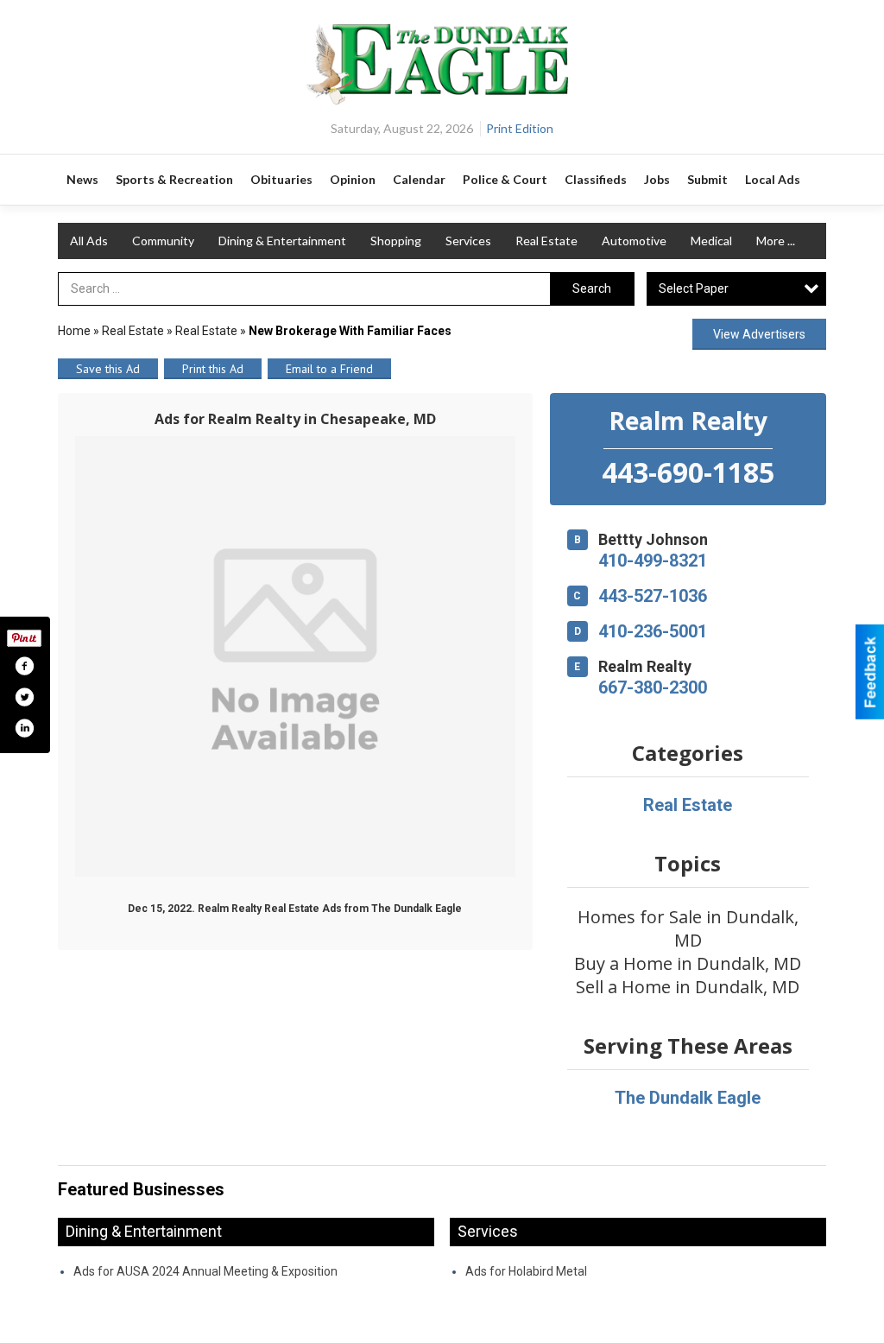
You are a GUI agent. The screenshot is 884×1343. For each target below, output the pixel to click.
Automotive (634, 240)
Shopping (395, 240)
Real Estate (546, 240)
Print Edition (519, 128)
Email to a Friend (329, 369)
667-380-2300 (652, 687)
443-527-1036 (652, 596)
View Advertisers (759, 334)
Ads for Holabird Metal (526, 1271)
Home (74, 331)
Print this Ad (212, 369)
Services (468, 240)
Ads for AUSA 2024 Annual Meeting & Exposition (205, 1271)
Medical (711, 240)
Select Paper (694, 288)
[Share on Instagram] (24, 728)
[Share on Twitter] (24, 697)
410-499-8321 (652, 560)
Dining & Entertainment (282, 240)
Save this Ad (108, 369)
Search (591, 288)
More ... (775, 240)
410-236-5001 (652, 631)
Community (163, 240)
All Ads (89, 240)
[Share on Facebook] (24, 666)
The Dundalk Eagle (688, 1097)
